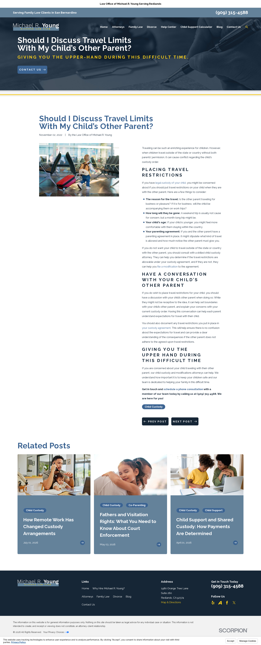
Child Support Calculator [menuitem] (196, 26)
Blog (128, 596)
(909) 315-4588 (232, 12)
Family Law (103, 596)
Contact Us (88, 604)
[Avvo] (220, 603)
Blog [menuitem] (219, 26)
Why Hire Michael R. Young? (108, 588)
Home (85, 588)
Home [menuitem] (104, 26)
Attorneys (87, 596)
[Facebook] (227, 603)
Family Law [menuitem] (136, 26)
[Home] (36, 27)
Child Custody (154, 406)
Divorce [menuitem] (152, 26)
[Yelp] (213, 603)
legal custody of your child (170, 182)
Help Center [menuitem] (168, 26)
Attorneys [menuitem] (118, 26)
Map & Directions (171, 602)
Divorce (117, 596)
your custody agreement (156, 327)
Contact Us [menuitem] (234, 26)
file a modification (167, 266)
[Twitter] (234, 603)
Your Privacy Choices (54, 632)
